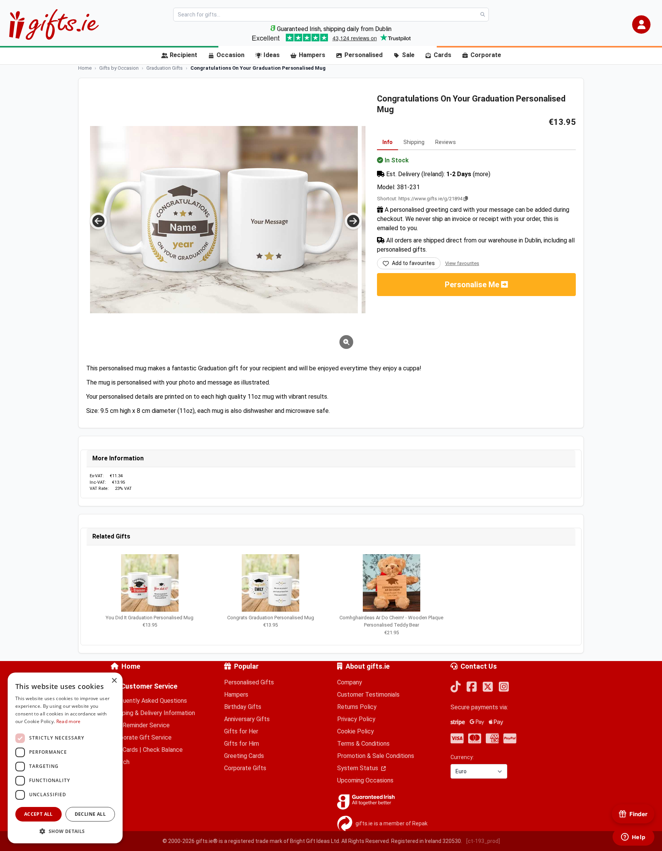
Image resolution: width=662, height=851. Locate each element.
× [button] (114, 681)
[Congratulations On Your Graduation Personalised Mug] (226, 219)
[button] (641, 24)
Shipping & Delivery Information (153, 713)
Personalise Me (473, 284)
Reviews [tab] (445, 142)
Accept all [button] (38, 814)
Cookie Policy (355, 731)
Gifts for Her (241, 731)
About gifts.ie (368, 666)
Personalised (363, 55)
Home (130, 666)
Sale (408, 55)
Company (349, 682)
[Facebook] (472, 687)
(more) (481, 174)
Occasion (230, 55)
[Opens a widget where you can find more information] (633, 837)
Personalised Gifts (249, 682)
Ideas (272, 55)
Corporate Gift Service (141, 737)
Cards (442, 55)
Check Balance (163, 749)
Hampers (312, 55)
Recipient (183, 55)
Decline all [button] (90, 814)
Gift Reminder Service (140, 725)
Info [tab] (387, 142)
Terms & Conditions (363, 743)
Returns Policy (357, 706)
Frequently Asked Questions (149, 700)
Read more (68, 721)
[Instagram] (504, 687)
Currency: (462, 757)
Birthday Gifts (242, 706)
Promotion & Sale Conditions (375, 755)
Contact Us (478, 666)
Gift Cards (124, 749)
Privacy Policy (356, 719)
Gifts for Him (241, 743)
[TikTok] (455, 687)
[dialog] (65, 758)
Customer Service (149, 686)
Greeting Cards (244, 755)
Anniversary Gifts (247, 719)
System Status (358, 768)
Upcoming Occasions (365, 780)
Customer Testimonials (368, 694)
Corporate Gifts (245, 768)
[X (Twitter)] (488, 687)
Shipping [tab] (413, 142)
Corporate (485, 55)
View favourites (462, 263)
